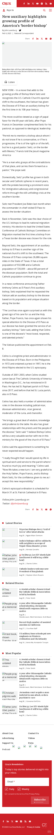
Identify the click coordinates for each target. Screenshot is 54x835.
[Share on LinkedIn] (37, 38)
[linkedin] (28, 3)
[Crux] (6, 3)
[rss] (46, 3)
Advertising (8, 738)
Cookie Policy (40, 827)
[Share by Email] (46, 38)
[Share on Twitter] (42, 38)
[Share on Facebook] (33, 38)
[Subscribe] (50, 3)
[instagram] (42, 3)
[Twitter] (20, 30)
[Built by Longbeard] (49, 831)
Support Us (7, 743)
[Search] (44, 10)
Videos (31, 738)
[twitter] (33, 3)
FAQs (31, 743)
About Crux (7, 733)
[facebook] (24, 3)
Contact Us (33, 733)
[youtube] (37, 3)
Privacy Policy (34, 794)
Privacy (30, 827)
